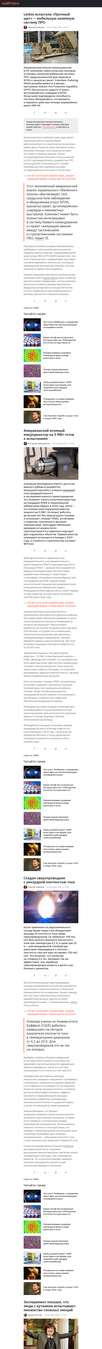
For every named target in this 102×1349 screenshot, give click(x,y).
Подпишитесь (48, 127)
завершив (69, 490)
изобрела (68, 1145)
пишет (39, 238)
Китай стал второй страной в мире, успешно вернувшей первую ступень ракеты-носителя (51, 177)
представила (50, 277)
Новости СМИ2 (31, 308)
